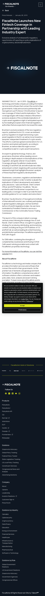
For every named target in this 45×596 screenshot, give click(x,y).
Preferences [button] (29, 301)
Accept (22, 305)
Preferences (22, 310)
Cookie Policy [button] (24, 299)
